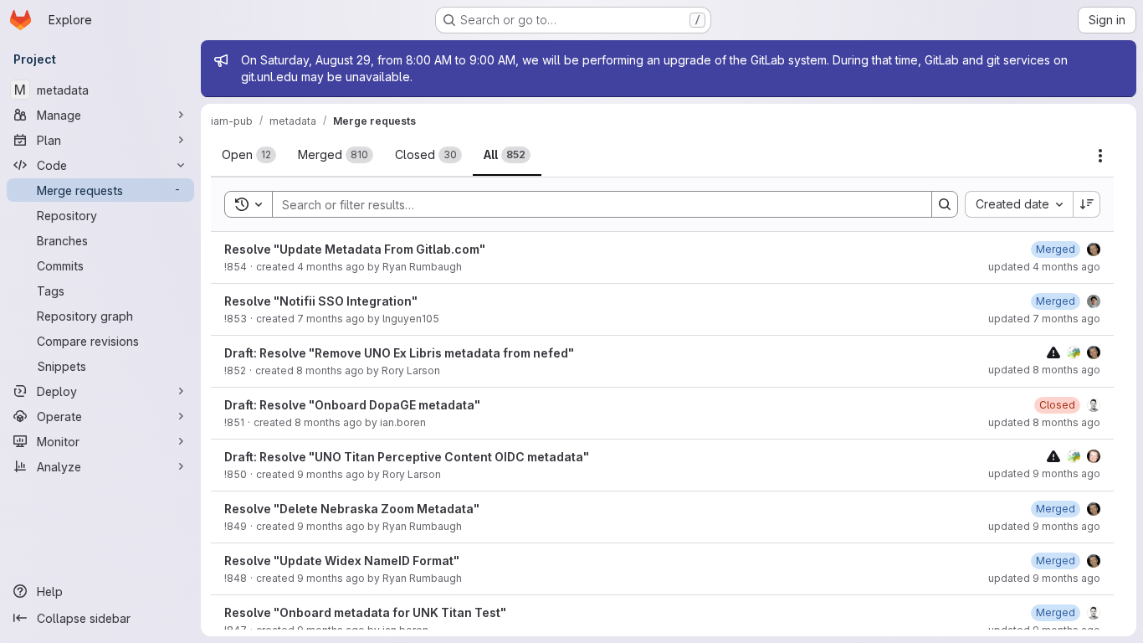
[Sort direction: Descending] (1087, 204)
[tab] (249, 155)
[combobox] (1019, 204)
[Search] (944, 204)
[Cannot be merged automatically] (1053, 352)
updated (1044, 266)
